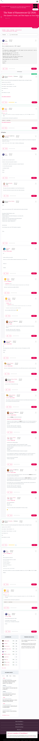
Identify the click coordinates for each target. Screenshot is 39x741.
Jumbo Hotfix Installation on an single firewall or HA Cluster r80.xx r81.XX (28, 647)
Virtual (4, 678)
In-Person (4, 685)
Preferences (35, 9)
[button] (35, 5)
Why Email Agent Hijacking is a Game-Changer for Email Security (10, 701)
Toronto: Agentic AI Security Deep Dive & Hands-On (10, 688)
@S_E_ (4, 113)
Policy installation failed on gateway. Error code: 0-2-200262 (28, 641)
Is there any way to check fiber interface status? (14, 419)
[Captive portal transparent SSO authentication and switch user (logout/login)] (2, 72)
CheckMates (5, 715)
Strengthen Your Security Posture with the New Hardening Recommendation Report (28, 644)
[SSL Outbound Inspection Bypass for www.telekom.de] (37, 72)
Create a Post (35, 27)
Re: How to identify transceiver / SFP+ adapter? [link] (10, 31)
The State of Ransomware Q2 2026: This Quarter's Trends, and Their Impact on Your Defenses (9, 682)
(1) (15, 102)
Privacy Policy (8, 7)
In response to (7, 251)
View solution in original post (6, 96)
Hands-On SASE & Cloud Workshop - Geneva (10, 712)
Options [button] (37, 30)
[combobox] (23, 35)
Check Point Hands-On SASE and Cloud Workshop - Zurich (9, 695)
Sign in (8, 735)
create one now (31, 736)
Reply (34, 68)
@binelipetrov (7, 283)
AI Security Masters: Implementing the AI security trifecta (10, 707)
